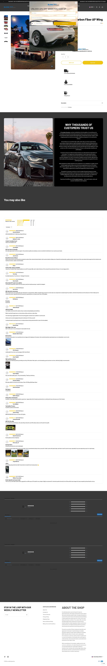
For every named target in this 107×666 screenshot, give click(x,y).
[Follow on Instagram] (8, 657)
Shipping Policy (46, 619)
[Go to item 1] (6, 18)
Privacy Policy (46, 616)
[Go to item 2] (6, 22)
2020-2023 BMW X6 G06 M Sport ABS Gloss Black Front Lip (36, 297)
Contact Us (45, 612)
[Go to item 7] (6, 41)
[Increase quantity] (68, 56)
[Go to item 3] (6, 26)
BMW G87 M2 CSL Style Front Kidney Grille (33, 417)
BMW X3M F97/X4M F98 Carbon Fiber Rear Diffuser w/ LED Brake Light (39, 371)
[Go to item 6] (6, 38)
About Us (45, 609)
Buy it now (93, 62)
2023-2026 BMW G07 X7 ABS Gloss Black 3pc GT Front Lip (36, 402)
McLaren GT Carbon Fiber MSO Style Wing (33, 459)
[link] (53, 4)
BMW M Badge (27, 385)
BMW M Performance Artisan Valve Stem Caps (33, 394)
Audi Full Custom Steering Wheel (31, 254)
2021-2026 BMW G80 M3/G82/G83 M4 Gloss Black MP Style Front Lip (38, 279)
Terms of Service (46, 614)
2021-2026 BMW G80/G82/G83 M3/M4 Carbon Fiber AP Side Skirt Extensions (40, 287)
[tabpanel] (53, 527)
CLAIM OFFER (65, 23)
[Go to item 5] (6, 33)
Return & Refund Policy (48, 621)
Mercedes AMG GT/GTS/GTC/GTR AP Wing (33, 305)
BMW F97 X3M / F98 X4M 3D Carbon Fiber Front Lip (34, 355)
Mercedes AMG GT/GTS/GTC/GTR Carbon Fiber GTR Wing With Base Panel (39, 378)
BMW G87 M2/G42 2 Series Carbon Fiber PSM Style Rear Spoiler (37, 332)
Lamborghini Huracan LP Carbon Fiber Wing (33, 264)
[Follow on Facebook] (5, 657)
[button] (20, 220)
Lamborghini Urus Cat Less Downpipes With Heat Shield (36, 348)
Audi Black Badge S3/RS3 (29, 323)
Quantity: (63, 54)
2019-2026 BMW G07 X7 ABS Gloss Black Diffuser (34, 230)
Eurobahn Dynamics (66, 132)
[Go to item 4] (6, 29)
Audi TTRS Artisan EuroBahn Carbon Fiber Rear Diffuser (36, 245)
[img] (10, 220)
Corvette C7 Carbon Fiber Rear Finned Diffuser (34, 237)
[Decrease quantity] (63, 56)
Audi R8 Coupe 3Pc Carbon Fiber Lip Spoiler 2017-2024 (35, 476)
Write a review (99, 514)
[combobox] (34, 23)
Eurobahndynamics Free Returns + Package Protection (35, 272)
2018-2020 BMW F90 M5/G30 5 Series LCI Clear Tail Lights (36, 410)
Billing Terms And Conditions (49, 623)
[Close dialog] (76, 3)
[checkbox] (38, 519)
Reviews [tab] (7, 515)
